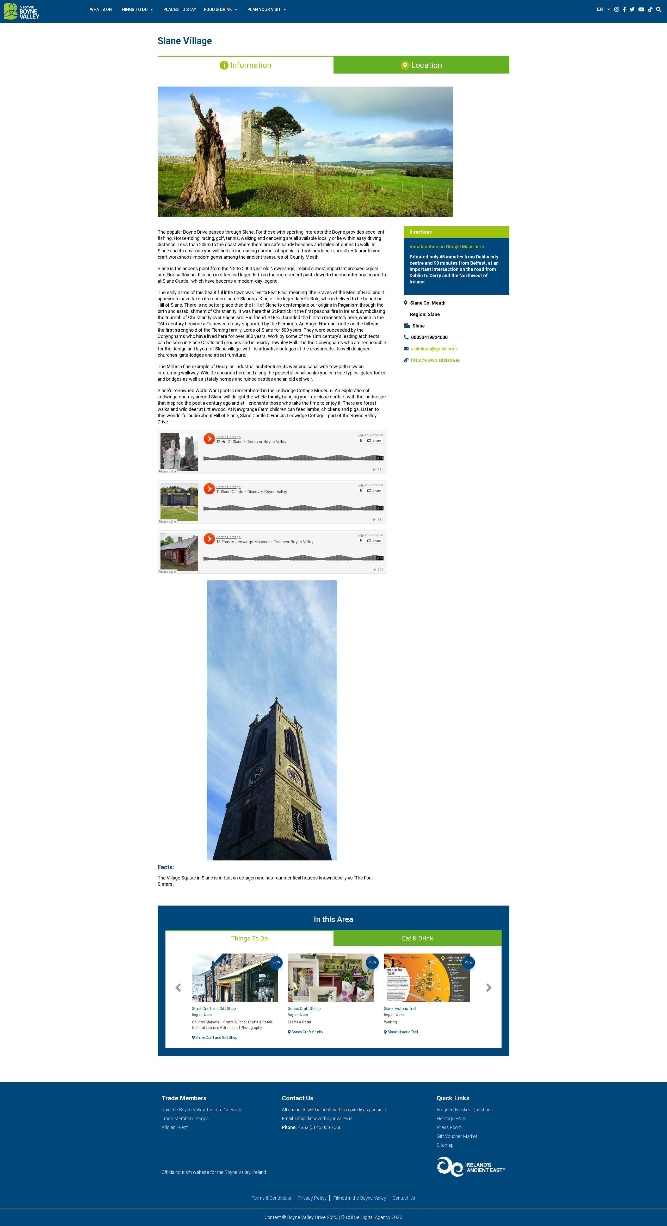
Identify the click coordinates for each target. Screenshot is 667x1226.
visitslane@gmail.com (434, 348)
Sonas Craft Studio (208, 1008)
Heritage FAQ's (452, 1118)
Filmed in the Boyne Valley (359, 1198)
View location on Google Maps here (447, 246)
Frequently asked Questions (465, 1109)
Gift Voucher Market (457, 1136)
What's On (101, 9)
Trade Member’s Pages (185, 1118)
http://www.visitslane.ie (435, 360)
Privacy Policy (312, 1198)
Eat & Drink (417, 938)
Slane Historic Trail (304, 1008)
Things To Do (249, 938)
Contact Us (404, 1198)
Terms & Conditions (271, 1198)
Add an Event (175, 1127)
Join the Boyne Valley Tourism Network (201, 1109)
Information (249, 65)
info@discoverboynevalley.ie (324, 1118)
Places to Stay (179, 9)
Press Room (449, 1127)
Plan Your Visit (264, 11)
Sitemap (445, 1145)
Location (426, 65)
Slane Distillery (396, 1008)
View (276, 962)
